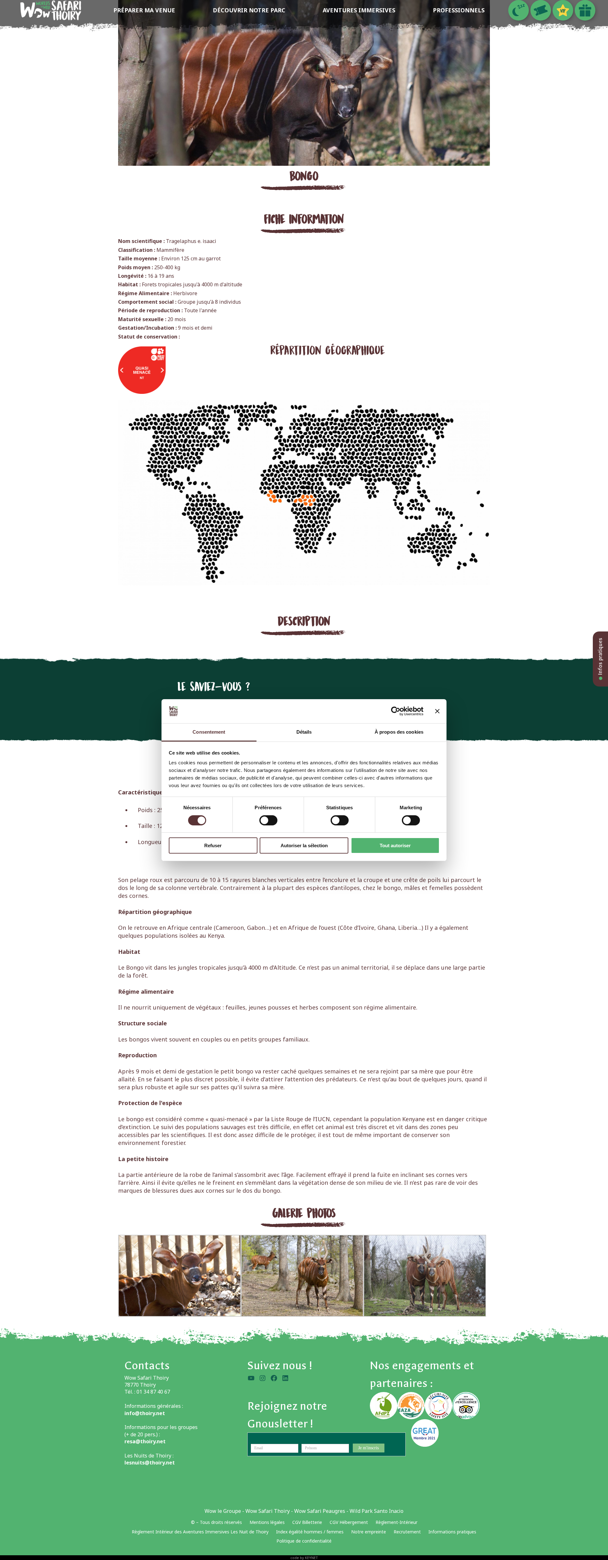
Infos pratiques (600, 657)
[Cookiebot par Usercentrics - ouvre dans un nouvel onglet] (395, 711)
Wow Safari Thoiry (267, 1510)
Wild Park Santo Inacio (376, 1510)
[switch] (268, 820)
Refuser (213, 845)
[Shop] (585, 10)
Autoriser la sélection (304, 845)
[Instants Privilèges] (563, 10)
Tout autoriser (395, 845)
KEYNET (311, 1557)
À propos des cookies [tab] (399, 732)
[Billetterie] (540, 10)
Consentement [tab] (209, 732)
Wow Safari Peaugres (319, 1510)
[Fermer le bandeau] (437, 711)
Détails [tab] (304, 732)
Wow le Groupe (223, 1510)
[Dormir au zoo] (518, 10)
